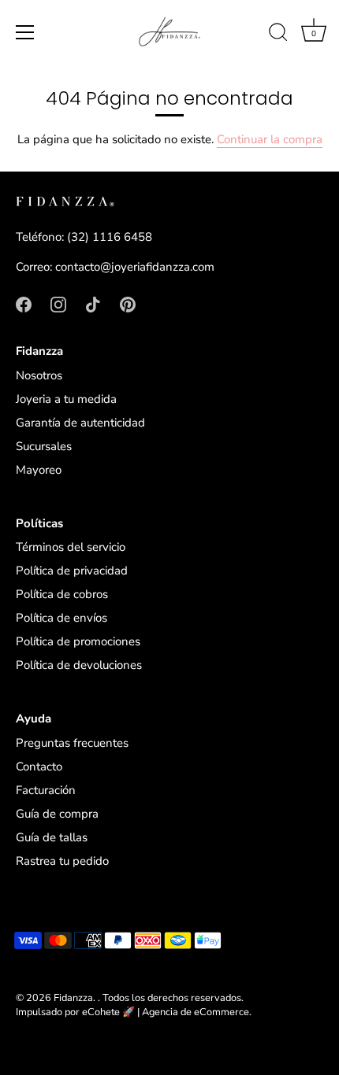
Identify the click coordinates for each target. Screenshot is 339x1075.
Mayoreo (38, 470)
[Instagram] (58, 303)
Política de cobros (62, 594)
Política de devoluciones (79, 665)
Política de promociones (78, 641)
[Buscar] (278, 34)
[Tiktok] (93, 303)
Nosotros (39, 375)
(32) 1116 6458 (109, 237)
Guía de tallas (52, 837)
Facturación (46, 790)
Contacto (39, 766)
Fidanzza (73, 998)
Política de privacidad (72, 570)
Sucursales (44, 446)
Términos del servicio (70, 547)
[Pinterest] (128, 303)
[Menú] (25, 32)
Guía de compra (57, 814)
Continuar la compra (269, 139)
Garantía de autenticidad (80, 422)
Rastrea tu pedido (62, 861)
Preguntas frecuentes (72, 743)
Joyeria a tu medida (66, 399)
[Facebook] (24, 303)
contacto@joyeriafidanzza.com (134, 267)
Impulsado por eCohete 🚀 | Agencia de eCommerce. (133, 1012)
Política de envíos (61, 618)
